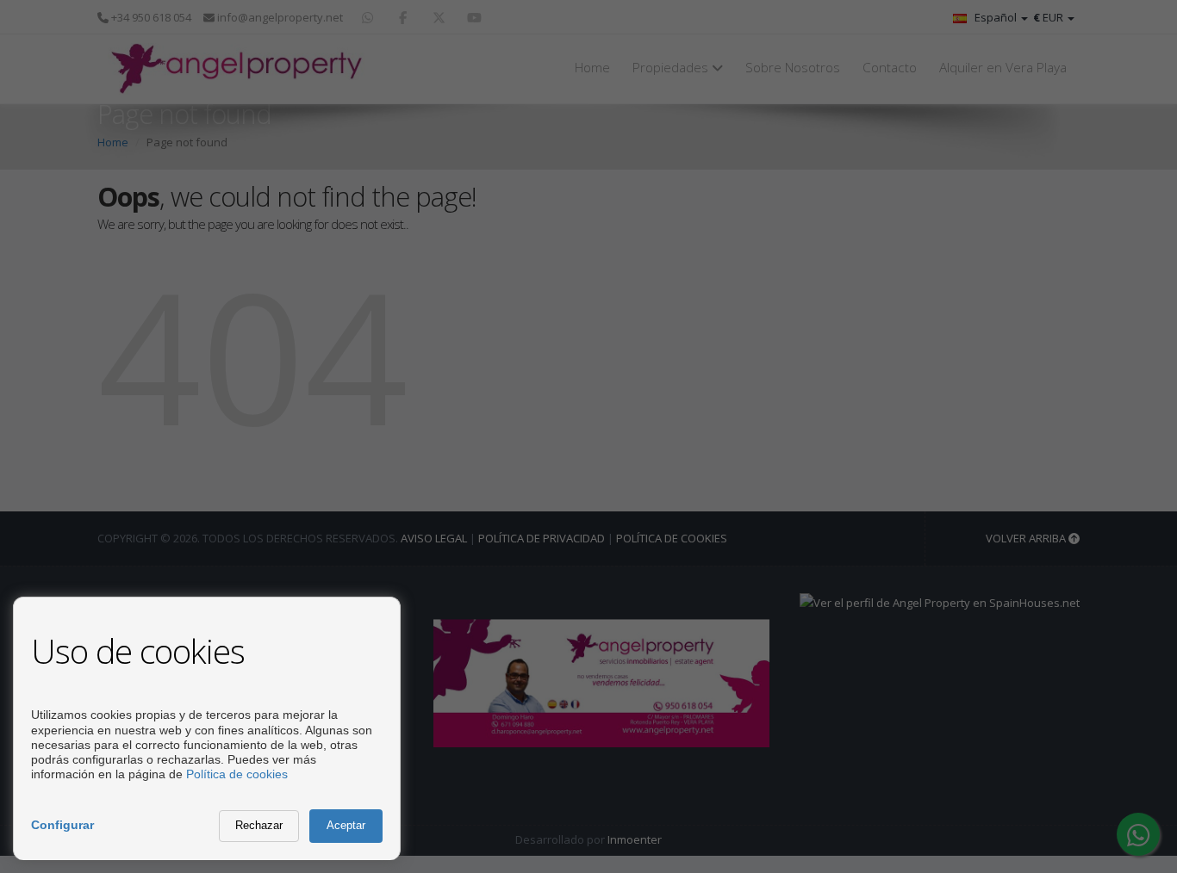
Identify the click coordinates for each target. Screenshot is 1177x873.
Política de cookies (237, 774)
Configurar (62, 825)
